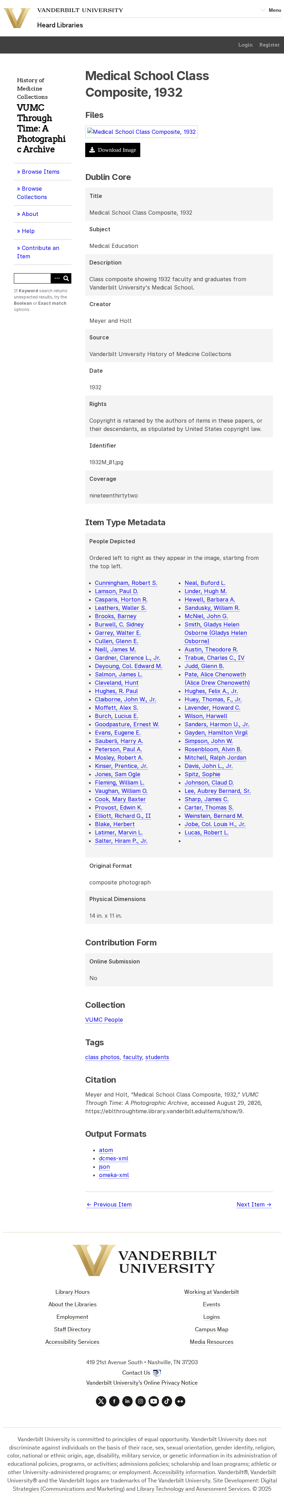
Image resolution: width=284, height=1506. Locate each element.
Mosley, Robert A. (119, 757)
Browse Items (41, 171)
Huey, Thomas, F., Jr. (213, 699)
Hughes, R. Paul (116, 690)
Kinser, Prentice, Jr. (121, 765)
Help (28, 230)
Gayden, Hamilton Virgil (216, 732)
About (32, 216)
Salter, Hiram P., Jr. (121, 840)
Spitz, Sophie (202, 774)
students (157, 1057)
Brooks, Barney (115, 616)
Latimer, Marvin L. (119, 832)
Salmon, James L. (118, 674)
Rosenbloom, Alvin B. (213, 749)
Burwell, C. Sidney (119, 624)
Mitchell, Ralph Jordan (215, 757)
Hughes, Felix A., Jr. (211, 690)
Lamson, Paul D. (116, 591)
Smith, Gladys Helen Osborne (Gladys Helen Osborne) (216, 632)
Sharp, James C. (207, 799)
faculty (132, 1057)
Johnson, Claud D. (209, 782)
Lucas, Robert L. (207, 832)
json (104, 1166)
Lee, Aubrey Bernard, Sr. (218, 790)
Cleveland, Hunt (117, 682)
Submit (66, 278)
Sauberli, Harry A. (119, 740)
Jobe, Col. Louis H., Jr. (215, 824)
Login (245, 44)
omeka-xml (114, 1174)
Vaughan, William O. (121, 790)
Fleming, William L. (119, 782)
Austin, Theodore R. (211, 649)
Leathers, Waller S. (120, 607)
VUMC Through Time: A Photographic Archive (41, 128)
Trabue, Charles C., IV (215, 657)
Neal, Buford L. (205, 582)
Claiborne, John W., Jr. (125, 699)
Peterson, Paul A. (118, 749)
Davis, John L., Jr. (209, 765)
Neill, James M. (115, 649)
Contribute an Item (38, 252)
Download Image (116, 150)
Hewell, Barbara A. (210, 599)
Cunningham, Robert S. (126, 582)
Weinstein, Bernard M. (214, 815)
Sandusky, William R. (212, 607)
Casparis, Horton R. (121, 599)
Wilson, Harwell (206, 715)
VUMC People (104, 1019)
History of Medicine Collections (32, 88)
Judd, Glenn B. (204, 666)
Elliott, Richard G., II (123, 815)
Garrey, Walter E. (118, 632)
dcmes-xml (113, 1158)
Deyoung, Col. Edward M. (128, 666)
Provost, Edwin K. (118, 807)
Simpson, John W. (209, 740)
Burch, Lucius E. (116, 715)
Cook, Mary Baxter (120, 799)
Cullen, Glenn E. (116, 641)
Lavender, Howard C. (212, 707)
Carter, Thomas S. (209, 807)
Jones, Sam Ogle (117, 774)
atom (106, 1149)
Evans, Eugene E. (118, 732)
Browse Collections (32, 192)
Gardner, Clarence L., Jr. (127, 657)
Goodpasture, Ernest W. (127, 724)
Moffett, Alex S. (116, 707)
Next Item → (254, 1204)
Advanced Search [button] (56, 278)
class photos (102, 1057)
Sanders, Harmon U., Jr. (217, 724)
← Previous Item (109, 1204)
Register (269, 44)
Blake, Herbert (115, 824)
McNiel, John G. (206, 616)
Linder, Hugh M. (206, 591)
